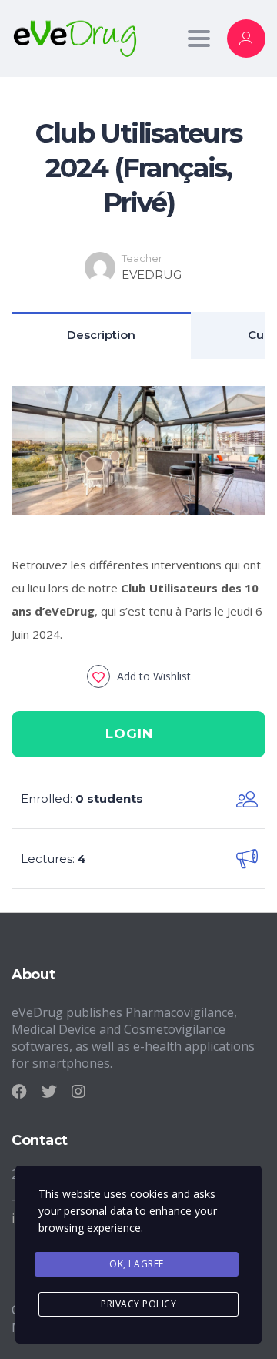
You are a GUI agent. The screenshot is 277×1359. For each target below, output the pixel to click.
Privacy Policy (138, 1303)
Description (101, 334)
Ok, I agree (136, 1263)
